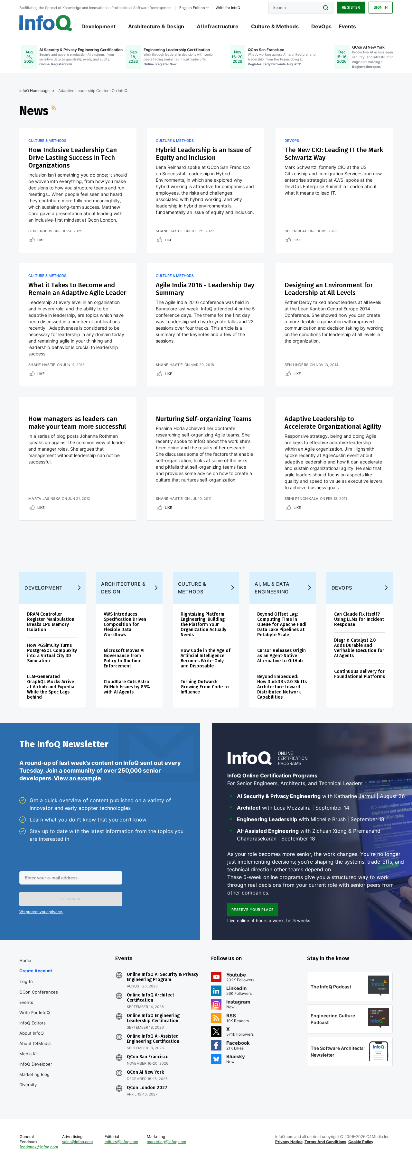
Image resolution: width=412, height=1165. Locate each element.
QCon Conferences (38, 992)
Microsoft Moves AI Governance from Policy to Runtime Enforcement (124, 658)
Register (351, 7)
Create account (35, 970)
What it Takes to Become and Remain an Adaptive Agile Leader (77, 289)
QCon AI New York (145, 1072)
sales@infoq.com (77, 1141)
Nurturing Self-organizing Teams (204, 419)
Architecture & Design (156, 26)
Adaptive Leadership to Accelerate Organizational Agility (333, 422)
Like (41, 240)
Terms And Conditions (325, 1141)
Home (25, 960)
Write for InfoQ (34, 1012)
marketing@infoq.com (166, 1141)
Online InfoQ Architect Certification (150, 998)
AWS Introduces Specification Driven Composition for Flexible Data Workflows (125, 624)
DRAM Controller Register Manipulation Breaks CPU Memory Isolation (50, 621)
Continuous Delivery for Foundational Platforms (359, 674)
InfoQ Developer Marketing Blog (35, 1069)
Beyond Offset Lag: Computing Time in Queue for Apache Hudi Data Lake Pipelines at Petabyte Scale (281, 624)
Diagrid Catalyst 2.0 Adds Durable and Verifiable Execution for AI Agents (359, 648)
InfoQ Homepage (34, 90)
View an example (77, 778)
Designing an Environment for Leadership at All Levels (329, 289)
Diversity (28, 1084)
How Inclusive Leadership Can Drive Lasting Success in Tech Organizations (72, 157)
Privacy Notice (289, 1141)
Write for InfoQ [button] (228, 7)
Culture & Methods (275, 26)
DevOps (321, 26)
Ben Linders (40, 231)
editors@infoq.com (121, 1141)
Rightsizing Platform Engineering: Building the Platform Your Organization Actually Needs (203, 624)
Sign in (381, 7)
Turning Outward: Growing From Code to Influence (205, 687)
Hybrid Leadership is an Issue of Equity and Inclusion (203, 153)
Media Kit (28, 1053)
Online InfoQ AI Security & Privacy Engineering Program (162, 977)
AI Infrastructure (218, 26)
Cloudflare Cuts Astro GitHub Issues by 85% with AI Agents (127, 687)
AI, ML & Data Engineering (272, 588)
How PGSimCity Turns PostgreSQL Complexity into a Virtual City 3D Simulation (52, 653)
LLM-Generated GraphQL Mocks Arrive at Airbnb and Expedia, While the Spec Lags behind (51, 687)
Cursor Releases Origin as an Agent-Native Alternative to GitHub (281, 656)
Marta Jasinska (44, 498)
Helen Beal (296, 231)
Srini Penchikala (302, 498)
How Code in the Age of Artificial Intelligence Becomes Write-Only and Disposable (205, 658)
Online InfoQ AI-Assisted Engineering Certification (153, 1039)
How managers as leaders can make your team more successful (77, 422)
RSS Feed (54, 111)
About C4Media (35, 1043)
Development (98, 26)
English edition (192, 7)
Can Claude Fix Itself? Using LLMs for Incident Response (359, 619)
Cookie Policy (360, 1141)
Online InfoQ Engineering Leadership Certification (153, 1018)
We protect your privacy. (41, 911)
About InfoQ (31, 1033)
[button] (70, 899)
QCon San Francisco (148, 1057)
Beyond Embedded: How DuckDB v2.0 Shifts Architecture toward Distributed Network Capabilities (282, 687)
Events (347, 26)
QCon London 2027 (147, 1087)
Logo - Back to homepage (45, 23)
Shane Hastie (169, 231)
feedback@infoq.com (39, 1146)
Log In (26, 981)
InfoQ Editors (32, 1022)
